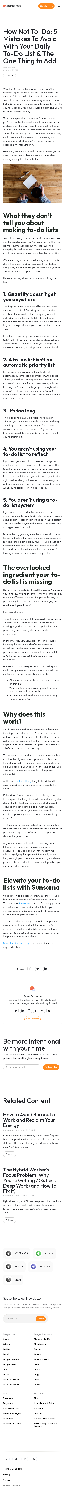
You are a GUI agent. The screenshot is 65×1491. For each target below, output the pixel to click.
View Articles (32, 1018)
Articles (9, 75)
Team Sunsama (9, 67)
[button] (59, 6)
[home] (12, 6)
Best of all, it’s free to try (16, 943)
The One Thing (22, 781)
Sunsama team (11, 1129)
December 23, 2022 (10, 70)
